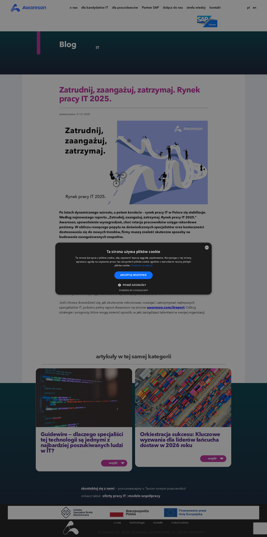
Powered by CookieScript (133, 290)
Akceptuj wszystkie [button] (133, 275)
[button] (133, 285)
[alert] (133, 268)
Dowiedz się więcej (141, 265)
